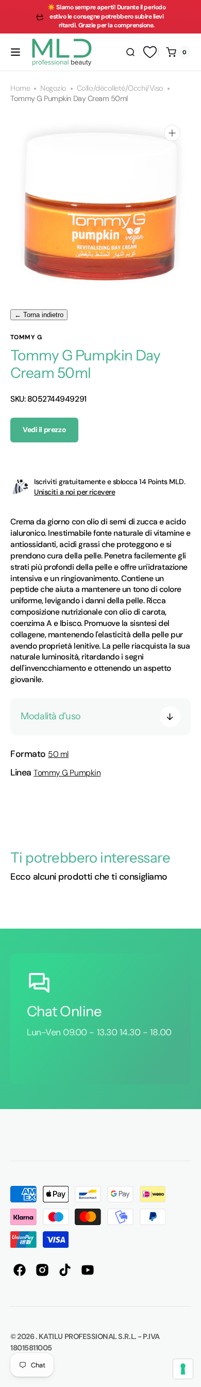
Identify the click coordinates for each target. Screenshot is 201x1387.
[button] (15, 52)
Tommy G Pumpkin (67, 772)
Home (20, 88)
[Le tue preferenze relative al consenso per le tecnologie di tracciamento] (183, 1369)
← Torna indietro (38, 315)
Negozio (53, 88)
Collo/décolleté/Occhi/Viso (120, 88)
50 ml (58, 754)
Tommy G (26, 337)
